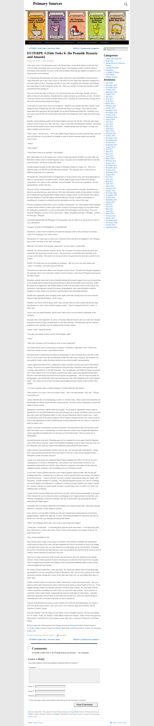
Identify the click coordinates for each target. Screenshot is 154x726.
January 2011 (110, 218)
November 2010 (111, 223)
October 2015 (110, 90)
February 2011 (111, 216)
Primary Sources (47, 3)
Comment (32, 667)
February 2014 (111, 133)
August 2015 (110, 94)
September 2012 (111, 172)
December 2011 (111, 193)
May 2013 (109, 154)
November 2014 (111, 113)
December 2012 (111, 165)
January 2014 (110, 136)
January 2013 (110, 163)
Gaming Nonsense (112, 68)
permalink (62, 635)
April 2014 (109, 129)
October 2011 (110, 197)
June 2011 (109, 207)
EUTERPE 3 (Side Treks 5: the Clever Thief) (43, 48)
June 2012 (109, 179)
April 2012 (109, 184)
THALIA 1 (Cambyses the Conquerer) (87, 48)
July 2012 (109, 177)
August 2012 (110, 175)
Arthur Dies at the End (114, 59)
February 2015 (111, 106)
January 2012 (110, 191)
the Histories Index (35, 42)
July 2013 (109, 149)
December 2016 (111, 85)
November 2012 (111, 168)
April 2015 (109, 101)
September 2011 (111, 200)
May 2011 (109, 209)
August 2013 (110, 147)
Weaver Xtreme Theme (119, 723)
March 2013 (110, 158)
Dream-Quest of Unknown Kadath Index (59, 42)
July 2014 (109, 122)
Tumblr (58, 628)
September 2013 (111, 145)
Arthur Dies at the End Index (86, 42)
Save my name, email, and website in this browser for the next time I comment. (58, 700)
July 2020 (109, 83)
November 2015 (111, 87)
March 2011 (110, 213)
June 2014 (109, 124)
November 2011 (111, 195)
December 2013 (111, 138)
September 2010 (111, 227)
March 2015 (110, 104)
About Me (103, 42)
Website (31, 696)
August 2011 (110, 202)
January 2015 (110, 108)
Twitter (31, 628)
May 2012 (109, 181)
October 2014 (110, 115)
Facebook (73, 625)
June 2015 (109, 99)
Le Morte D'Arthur (112, 72)
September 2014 (111, 117)
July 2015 (109, 97)
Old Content (110, 75)
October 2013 (110, 142)
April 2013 (109, 156)
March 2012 (110, 186)
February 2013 (111, 161)
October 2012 (110, 170)
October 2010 (110, 225)
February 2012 (111, 188)
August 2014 (110, 119)
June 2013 (109, 152)
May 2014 (109, 126)
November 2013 (111, 140)
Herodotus (38, 635)
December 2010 (111, 220)
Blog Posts (109, 61)
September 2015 (111, 92)
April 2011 (109, 211)
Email (31, 691)
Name (31, 686)
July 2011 (109, 204)
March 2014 (110, 131)
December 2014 (111, 110)
